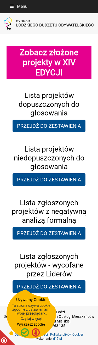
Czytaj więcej (31, 318)
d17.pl (57, 339)
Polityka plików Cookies (67, 334)
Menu (22, 6)
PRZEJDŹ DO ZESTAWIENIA (49, 126)
